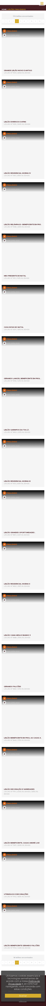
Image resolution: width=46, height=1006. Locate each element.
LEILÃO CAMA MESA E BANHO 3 (17, 635)
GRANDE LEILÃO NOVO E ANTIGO (18, 70)
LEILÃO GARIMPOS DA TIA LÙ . (17, 430)
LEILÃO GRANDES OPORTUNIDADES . (19, 533)
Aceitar (23, 995)
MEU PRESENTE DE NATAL (15, 276)
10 (39, 21)
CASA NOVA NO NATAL (14, 327)
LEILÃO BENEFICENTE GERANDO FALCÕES (22, 946)
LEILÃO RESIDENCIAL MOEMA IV (17, 173)
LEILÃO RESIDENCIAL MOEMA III (17, 481)
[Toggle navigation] (42, 3)
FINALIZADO (11, 31)
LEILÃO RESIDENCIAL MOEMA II (17, 584)
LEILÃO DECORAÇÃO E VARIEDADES (19, 789)
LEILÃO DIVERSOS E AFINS (15, 122)
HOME (4, 9)
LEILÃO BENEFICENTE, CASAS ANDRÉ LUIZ (22, 843)
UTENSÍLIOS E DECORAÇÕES (16, 894)
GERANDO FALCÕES (12, 687)
